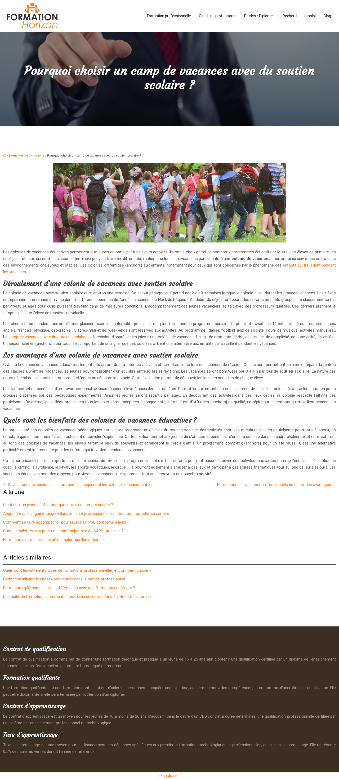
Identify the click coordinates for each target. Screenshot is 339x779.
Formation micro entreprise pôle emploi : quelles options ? (54, 539)
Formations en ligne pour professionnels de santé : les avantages (274, 484)
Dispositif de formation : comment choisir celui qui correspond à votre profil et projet (77, 596)
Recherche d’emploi (299, 16)
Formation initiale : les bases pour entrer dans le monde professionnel (64, 579)
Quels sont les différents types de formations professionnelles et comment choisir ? (77, 570)
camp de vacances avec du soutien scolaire (46, 336)
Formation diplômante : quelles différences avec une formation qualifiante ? (69, 587)
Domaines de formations (26, 155)
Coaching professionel (217, 16)
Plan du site (169, 775)
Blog (327, 16)
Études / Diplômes (259, 16)
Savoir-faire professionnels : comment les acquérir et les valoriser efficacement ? (79, 484)
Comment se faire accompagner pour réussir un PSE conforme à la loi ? (66, 522)
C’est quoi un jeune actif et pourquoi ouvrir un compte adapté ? (58, 504)
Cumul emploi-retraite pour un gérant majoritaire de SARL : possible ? (63, 531)
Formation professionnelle (169, 16)
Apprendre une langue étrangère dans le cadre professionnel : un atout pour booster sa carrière (86, 513)
